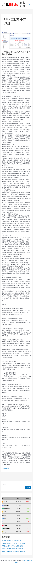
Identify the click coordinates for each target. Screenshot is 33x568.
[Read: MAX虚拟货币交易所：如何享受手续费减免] (16, 40)
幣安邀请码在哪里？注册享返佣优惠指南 (12, 548)
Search (4, 484)
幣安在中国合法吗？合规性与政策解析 (12, 540)
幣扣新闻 (22, 4)
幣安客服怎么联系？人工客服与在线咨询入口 (13, 543)
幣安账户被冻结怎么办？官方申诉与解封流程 (13, 551)
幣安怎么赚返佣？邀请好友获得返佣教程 (12, 546)
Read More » (5, 468)
